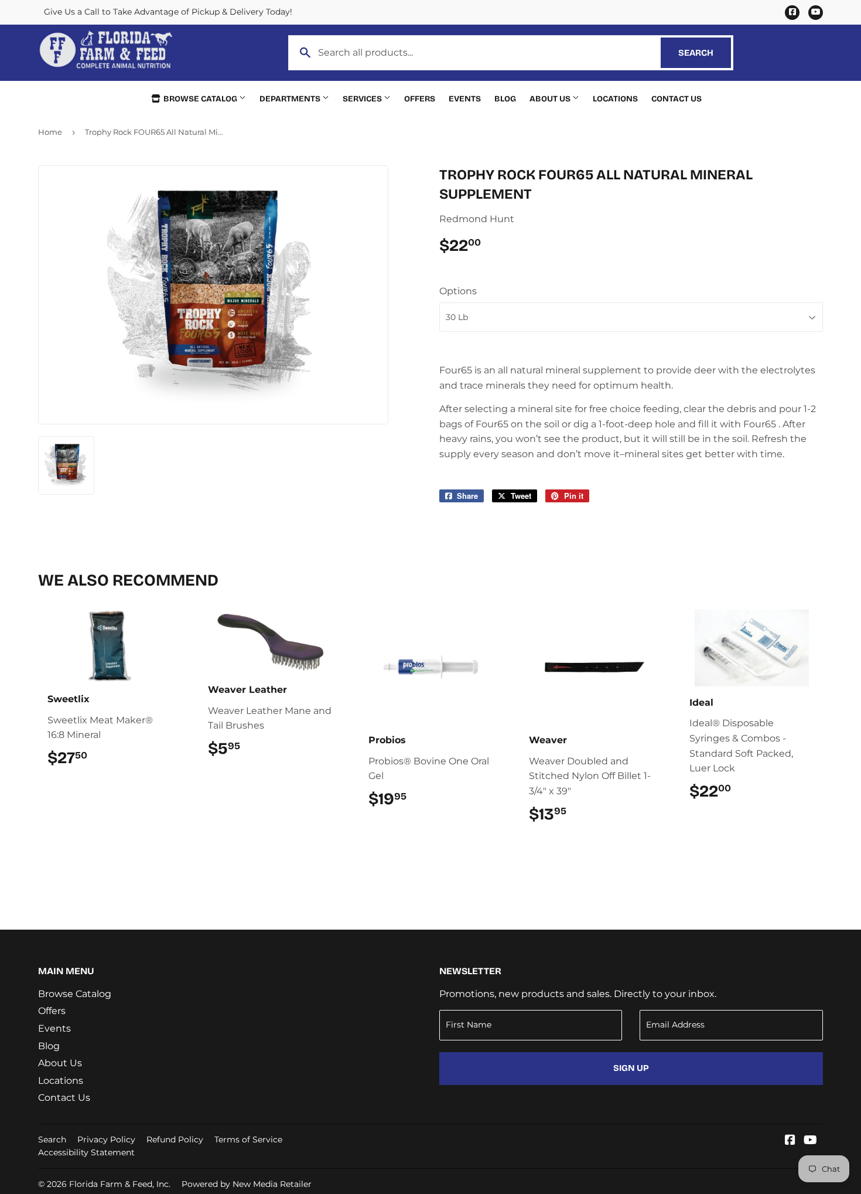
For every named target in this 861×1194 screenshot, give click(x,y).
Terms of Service (248, 1139)
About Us (550, 99)
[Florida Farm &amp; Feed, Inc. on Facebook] (790, 1141)
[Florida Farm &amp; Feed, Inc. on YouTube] (810, 1141)
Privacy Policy (106, 1139)
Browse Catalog (200, 99)
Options (458, 291)
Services (363, 99)
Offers (419, 99)
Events (465, 99)
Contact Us (676, 99)
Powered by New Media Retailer (247, 1184)
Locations (615, 99)
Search (704, 52)
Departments (290, 99)
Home (50, 132)
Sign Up (631, 1068)
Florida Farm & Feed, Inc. (119, 1184)
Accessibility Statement (86, 1152)
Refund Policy (174, 1139)
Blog (505, 99)
